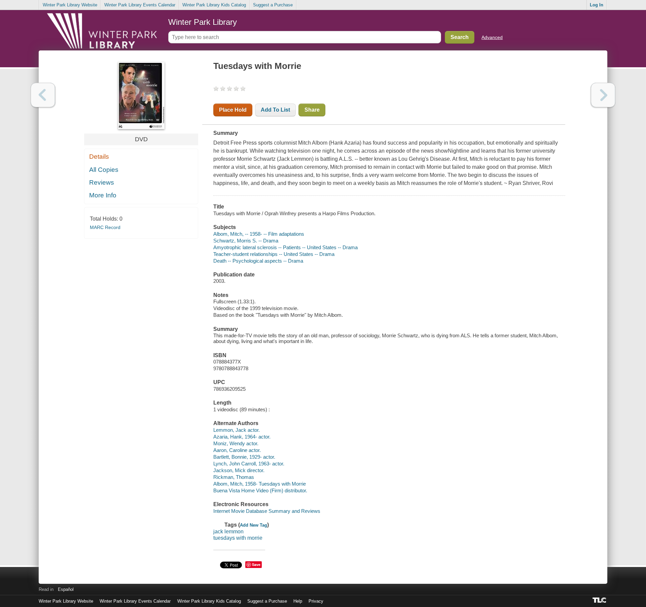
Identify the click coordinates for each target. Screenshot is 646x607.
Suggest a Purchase (273, 4)
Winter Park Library (202, 22)
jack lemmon (228, 531)
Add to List (275, 110)
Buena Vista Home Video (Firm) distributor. (260, 490)
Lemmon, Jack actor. (236, 430)
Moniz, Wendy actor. (235, 443)
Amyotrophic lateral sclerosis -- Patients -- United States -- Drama (285, 247)
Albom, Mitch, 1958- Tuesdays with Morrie (259, 484)
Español (66, 589)
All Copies (103, 169)
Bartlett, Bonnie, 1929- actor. (244, 457)
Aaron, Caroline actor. (237, 450)
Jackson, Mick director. (238, 470)
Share (312, 110)
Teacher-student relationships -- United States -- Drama (273, 254)
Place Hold (233, 110)
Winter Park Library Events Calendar (139, 4)
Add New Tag (253, 525)
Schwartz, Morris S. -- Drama (245, 240)
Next (603, 95)
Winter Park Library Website (70, 4)
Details (99, 156)
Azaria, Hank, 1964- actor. (242, 437)
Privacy (316, 601)
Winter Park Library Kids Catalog (214, 4)
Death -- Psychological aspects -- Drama (258, 261)
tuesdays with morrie (237, 538)
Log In (596, 4)
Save (256, 564)
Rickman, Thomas (233, 477)
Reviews (101, 182)
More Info (102, 195)
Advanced (492, 37)
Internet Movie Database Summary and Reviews (266, 511)
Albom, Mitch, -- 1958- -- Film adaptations (258, 234)
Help (297, 601)
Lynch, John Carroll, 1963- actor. (248, 463)
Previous (43, 95)
